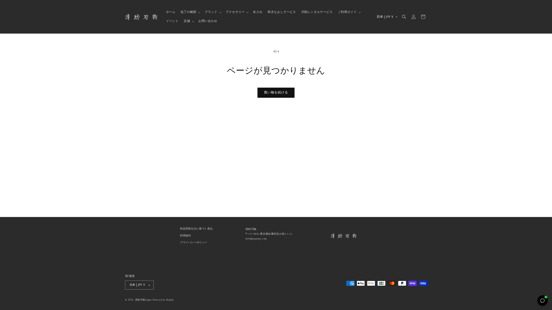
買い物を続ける (276, 93)
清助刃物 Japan (143, 300)
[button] (190, 12)
